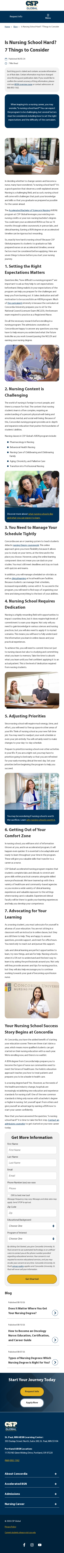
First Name (12, 1144)
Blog (16, 27)
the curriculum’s (14, 303)
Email (10, 1170)
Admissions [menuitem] (12, 1494)
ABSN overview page (23, 85)
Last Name (12, 1157)
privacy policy (18, 1266)
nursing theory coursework (26, 545)
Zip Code (11, 1207)
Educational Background (19, 1220)
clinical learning (19, 578)
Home (7, 27)
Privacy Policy (10, 1527)
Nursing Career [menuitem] (15, 1504)
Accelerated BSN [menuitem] (16, 1484)
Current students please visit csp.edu (20, 1533)
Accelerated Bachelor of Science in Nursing (29, 210)
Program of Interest (17, 1233)
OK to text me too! (20, 1195)
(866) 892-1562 (12, 1460)
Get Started (32, 1279)
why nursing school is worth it (40, 820)
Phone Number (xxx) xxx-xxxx (21, 1183)
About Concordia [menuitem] (16, 1474)
